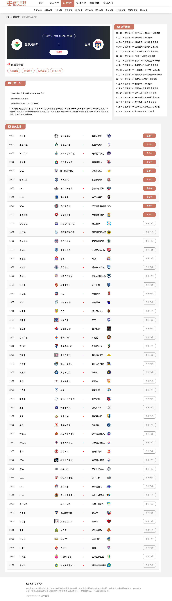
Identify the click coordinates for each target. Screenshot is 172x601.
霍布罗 (95, 513)
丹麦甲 (22, 390)
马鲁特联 (96, 294)
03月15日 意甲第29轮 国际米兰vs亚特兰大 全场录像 (138, 107)
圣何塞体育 (65, 136)
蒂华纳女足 (65, 215)
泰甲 (21, 530)
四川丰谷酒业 (98, 495)
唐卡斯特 (64, 416)
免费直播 (42, 71)
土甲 (21, 408)
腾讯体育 (56, 71)
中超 (21, 451)
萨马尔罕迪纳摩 (99, 565)
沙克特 (95, 337)
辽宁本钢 (96, 478)
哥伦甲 (22, 162)
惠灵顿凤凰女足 (99, 232)
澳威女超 (23, 241)
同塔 (62, 311)
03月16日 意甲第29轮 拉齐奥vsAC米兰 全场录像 (136, 79)
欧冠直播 (99, 10)
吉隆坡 (63, 548)
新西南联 (23, 223)
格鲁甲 (22, 399)
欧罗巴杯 (24, 98)
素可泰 (95, 381)
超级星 (95, 372)
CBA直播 (144, 10)
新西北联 (23, 180)
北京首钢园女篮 (67, 434)
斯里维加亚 (65, 285)
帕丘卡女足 (97, 145)
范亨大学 (64, 320)
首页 (40, 3)
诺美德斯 (96, 223)
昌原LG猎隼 (97, 355)
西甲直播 (58, 10)
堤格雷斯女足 (98, 215)
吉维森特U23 (66, 346)
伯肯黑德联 (97, 180)
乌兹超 (22, 565)
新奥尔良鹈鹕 (98, 188)
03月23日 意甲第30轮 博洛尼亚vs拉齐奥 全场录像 (137, 42)
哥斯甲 (22, 136)
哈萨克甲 (23, 337)
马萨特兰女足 (98, 153)
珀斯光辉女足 (66, 276)
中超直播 (109, 10)
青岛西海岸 (97, 451)
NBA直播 (38, 10)
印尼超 (22, 294)
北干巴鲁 (96, 285)
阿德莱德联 (65, 302)
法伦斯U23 (97, 346)
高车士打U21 (98, 504)
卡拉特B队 (65, 337)
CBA (21, 460)
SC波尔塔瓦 (65, 557)
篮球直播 (81, 3)
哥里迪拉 (96, 399)
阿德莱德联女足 (67, 232)
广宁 (94, 320)
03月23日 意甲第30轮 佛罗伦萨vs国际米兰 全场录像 (138, 33)
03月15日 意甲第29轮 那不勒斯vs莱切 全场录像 (136, 102)
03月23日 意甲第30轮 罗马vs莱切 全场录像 (134, 37)
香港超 (22, 258)
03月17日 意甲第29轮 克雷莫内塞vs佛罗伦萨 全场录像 (139, 74)
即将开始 (149, 223)
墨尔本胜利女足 (99, 276)
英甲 (21, 416)
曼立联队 (64, 267)
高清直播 (14, 71)
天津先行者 (97, 486)
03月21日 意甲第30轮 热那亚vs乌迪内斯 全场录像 (137, 65)
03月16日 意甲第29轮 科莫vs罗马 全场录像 (134, 84)
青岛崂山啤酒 (98, 460)
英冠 (21, 425)
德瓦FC (63, 539)
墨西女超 (23, 145)
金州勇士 (64, 197)
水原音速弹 (65, 355)
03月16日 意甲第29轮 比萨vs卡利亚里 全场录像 (136, 93)
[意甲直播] (16, 6)
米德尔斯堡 (65, 425)
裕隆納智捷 (65, 329)
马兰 (62, 294)
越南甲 (22, 311)
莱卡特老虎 (65, 250)
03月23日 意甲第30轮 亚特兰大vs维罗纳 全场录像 (137, 47)
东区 (62, 258)
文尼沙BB (96, 408)
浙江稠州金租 (66, 478)
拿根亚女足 (65, 145)
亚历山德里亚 (98, 557)
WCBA (22, 434)
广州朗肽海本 (98, 469)
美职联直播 (132, 10)
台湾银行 (96, 329)
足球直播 (68, 3)
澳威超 (22, 250)
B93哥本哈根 (66, 513)
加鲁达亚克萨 (66, 521)
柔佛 (94, 548)
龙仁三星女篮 (66, 364)
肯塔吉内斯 (97, 136)
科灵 (62, 390)
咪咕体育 (28, 71)
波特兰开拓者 (66, 188)
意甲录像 (94, 3)
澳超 (21, 302)
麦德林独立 (97, 162)
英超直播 (48, 10)
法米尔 (95, 521)
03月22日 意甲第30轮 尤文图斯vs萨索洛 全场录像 (137, 51)
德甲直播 (79, 10)
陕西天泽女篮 (66, 443)
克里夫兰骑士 (98, 197)
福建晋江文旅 (66, 460)
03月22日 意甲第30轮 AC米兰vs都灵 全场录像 (135, 56)
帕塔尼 (63, 530)
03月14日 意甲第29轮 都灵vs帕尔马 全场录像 (135, 111)
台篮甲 (22, 329)
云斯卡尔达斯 (66, 162)
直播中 (149, 136)
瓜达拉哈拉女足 (67, 153)
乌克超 (22, 557)
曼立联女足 (65, 241)
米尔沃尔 (96, 425)
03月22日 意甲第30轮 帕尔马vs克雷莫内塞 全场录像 (138, 61)
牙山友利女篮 (98, 364)
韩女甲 (22, 364)
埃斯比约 (96, 390)
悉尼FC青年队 (98, 267)
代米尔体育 (65, 408)
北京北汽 (64, 469)
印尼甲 (22, 285)
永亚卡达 (96, 539)
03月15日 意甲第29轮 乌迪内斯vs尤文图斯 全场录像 (138, 97)
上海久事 (64, 486)
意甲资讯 (108, 3)
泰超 (21, 381)
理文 (94, 258)
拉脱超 (22, 372)
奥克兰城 (64, 180)
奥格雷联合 (65, 372)
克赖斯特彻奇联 (67, 223)
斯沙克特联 (97, 530)
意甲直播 (54, 3)
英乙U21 (23, 504)
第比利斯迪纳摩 (67, 399)
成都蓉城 (64, 451)
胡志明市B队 (97, 311)
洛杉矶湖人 (97, 171)
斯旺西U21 (65, 504)
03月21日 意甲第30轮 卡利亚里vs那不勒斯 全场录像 (138, 70)
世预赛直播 (120, 10)
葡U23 (22, 346)
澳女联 (22, 232)
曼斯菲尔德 (97, 416)
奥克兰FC (96, 302)
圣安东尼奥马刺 (99, 206)
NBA (21, 171)
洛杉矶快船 (65, 206)
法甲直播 (89, 10)
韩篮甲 (22, 355)
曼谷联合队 (65, 381)
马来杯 (22, 548)
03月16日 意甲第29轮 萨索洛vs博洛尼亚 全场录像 (137, 88)
